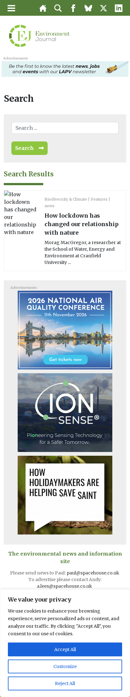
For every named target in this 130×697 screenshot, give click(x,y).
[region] (65, 643)
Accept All (65, 649)
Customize (65, 666)
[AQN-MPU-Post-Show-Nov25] (65, 412)
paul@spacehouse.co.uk (93, 573)
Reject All (65, 683)
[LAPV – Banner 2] (65, 68)
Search (24, 148)
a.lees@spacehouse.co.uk (65, 586)
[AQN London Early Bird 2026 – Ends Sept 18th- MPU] (65, 329)
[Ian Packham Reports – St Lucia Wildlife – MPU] (65, 494)
